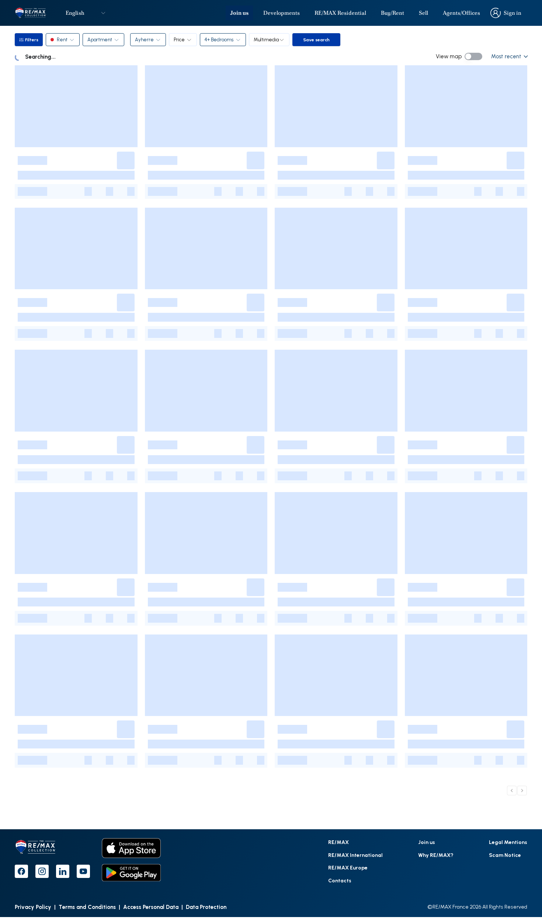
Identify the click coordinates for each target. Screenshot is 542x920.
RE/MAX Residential (340, 13)
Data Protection (206, 906)
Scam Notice (505, 854)
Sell (423, 13)
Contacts (339, 880)
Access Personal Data (150, 906)
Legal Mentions (508, 841)
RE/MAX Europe (348, 867)
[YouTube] (83, 871)
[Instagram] (42, 871)
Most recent (506, 56)
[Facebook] (21, 871)
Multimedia (266, 39)
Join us (239, 13)
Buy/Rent (392, 13)
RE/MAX (338, 841)
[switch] (473, 56)
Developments (281, 13)
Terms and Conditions (87, 906)
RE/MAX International (355, 854)
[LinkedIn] (62, 871)
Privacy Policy (33, 906)
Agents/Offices (461, 13)
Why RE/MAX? (436, 854)
